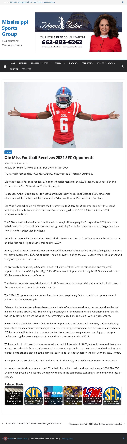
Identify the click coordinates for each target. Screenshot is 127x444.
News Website (8, 439)
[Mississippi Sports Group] (5, 66)
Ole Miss (8, 152)
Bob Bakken (23, 163)
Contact (14, 69)
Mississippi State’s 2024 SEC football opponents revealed (95, 424)
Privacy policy (67, 439)
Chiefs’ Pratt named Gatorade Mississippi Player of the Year (33, 423)
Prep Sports (87, 63)
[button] (49, 63)
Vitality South (22, 439)
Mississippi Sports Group (15, 27)
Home (12, 63)
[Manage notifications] (5, 439)
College (59, 63)
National (73, 63)
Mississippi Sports (39, 63)
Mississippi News (105, 63)
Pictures (23, 63)
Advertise (26, 69)
